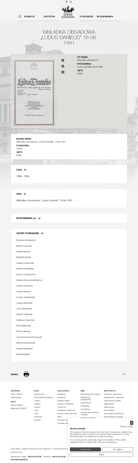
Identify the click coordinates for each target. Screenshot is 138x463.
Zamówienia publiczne (113, 413)
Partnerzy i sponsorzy (113, 394)
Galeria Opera (63, 400)
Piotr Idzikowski (23, 325)
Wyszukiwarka (105, 16)
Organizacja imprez (112, 400)
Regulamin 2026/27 (19, 408)
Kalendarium (16, 397)
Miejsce (37, 404)
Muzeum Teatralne (65, 404)
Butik (59, 417)
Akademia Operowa (66, 410)
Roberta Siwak (23, 257)
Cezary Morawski (25, 263)
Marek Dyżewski (24, 348)
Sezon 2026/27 (17, 394)
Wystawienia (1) (26, 218)
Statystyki (49, 16)
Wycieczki (61, 397)
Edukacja (61, 394)
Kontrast (66, 1)
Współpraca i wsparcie (114, 397)
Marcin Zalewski (24, 314)
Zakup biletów (17, 405)
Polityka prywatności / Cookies (90, 413)
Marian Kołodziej (24, 268)
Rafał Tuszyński (23, 245)
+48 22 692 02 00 (58, 456)
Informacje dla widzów (90, 394)
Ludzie (36, 400)
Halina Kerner (23, 251)
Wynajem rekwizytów (66, 423)
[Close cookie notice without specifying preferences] (131, 423)
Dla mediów (109, 410)
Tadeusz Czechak (25, 320)
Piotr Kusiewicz (23, 331)
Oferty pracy (109, 407)
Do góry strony (124, 374)
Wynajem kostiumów (66, 420)
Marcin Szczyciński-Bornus (29, 280)
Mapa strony (86, 403)
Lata (19, 169)
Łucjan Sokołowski (25, 297)
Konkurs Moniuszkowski (67, 413)
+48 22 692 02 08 (34, 456)
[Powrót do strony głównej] (68, 12)
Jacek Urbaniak (24, 303)
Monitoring (85, 409)
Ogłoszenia (109, 404)
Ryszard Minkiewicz (26, 240)
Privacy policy (126, 426)
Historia (37, 407)
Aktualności (39, 394)
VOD (36, 413)
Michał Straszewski (25, 342)
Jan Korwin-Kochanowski (29, 337)
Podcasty (38, 417)
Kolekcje (29, 16)
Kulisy (36, 410)
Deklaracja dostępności (86, 398)
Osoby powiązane (28, 233)
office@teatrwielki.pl (19, 459)
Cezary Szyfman (24, 285)
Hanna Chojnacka (26, 274)
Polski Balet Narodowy (43, 397)
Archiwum (61, 407)
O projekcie (86, 16)
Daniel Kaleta (23, 354)
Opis (19, 193)
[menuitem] (19, 16)
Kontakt (37, 420)
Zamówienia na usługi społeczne (113, 418)
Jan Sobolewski (24, 308)
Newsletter (85, 406)
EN (71, 2)
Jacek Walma (23, 291)
